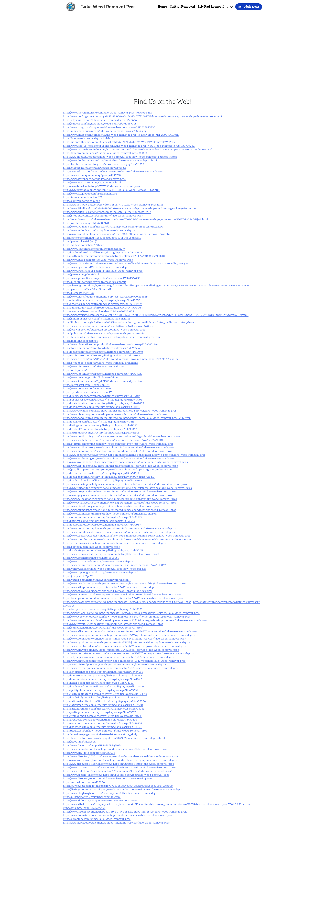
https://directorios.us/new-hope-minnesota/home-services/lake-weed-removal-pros (115, 543)
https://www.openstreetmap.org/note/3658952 (91, 557)
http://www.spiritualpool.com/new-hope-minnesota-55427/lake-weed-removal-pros (114, 664)
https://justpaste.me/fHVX (78, 292)
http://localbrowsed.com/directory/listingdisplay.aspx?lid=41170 (101, 406)
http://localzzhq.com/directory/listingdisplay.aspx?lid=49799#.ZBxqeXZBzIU (109, 476)
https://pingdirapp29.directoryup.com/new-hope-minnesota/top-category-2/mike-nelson (117, 469)
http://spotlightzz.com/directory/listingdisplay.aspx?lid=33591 (100, 690)
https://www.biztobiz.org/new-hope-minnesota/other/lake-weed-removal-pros (111, 506)
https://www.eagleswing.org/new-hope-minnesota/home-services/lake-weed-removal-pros (119, 458)
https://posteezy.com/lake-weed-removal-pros (91, 546)
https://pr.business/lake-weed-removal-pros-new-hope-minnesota (104, 333)
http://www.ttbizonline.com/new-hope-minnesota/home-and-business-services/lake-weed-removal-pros (127, 487)
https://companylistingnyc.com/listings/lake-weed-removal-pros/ (103, 627)
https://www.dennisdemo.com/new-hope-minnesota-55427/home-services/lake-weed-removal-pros (124, 638)
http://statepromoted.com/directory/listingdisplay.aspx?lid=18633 (103, 609)
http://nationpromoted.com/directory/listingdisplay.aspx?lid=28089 (104, 708)
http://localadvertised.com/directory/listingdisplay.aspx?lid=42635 (103, 403)
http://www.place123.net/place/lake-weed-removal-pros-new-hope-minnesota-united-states (120, 156)
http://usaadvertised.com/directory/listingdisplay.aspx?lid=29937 (102, 723)
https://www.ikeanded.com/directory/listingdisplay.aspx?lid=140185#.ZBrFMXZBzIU (113, 226)
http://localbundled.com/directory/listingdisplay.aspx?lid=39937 (102, 524)
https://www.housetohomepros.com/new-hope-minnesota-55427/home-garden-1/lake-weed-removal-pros (128, 653)
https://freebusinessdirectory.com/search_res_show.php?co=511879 (103, 164)
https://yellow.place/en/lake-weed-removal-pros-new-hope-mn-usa (104, 568)
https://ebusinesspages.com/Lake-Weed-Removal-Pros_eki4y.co (101, 734)
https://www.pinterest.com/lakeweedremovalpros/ (93, 366)
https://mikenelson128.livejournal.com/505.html (92, 796)
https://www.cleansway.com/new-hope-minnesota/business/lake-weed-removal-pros (115, 414)
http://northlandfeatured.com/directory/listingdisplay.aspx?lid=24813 (105, 693)
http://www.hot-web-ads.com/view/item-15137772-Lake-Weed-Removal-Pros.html (113, 204)
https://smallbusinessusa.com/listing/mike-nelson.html (96, 318)
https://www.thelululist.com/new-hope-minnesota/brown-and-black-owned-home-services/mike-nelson (127, 539)
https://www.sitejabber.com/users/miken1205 (90, 193)
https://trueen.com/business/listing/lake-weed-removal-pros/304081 (105, 153)
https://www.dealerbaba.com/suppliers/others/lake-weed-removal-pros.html (110, 160)
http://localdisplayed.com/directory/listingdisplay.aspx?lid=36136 (102, 480)
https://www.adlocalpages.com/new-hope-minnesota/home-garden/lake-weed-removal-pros (120, 498)
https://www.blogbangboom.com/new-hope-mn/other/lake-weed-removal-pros (111, 793)
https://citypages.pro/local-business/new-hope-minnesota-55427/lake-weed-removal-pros (119, 657)
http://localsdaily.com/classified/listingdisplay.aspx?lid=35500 (100, 697)
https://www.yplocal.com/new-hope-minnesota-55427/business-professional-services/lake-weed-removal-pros (131, 612)
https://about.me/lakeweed (79, 741)
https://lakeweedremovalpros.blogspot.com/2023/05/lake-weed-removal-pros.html (114, 738)
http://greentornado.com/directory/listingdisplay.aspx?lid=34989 (102, 303)
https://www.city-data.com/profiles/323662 (89, 752)
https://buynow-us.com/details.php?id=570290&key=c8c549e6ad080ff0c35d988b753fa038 (118, 785)
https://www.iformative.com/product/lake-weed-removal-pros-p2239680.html (110, 344)
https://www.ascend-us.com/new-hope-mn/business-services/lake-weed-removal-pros (116, 774)
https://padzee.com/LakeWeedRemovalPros (89, 289)
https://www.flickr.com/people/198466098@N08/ (92, 745)
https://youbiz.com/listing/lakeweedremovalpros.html (97, 579)
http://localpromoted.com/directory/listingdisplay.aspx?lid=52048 (103, 351)
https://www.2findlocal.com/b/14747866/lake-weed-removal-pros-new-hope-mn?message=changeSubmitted (130, 208)
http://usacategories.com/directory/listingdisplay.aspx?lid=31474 (102, 726)
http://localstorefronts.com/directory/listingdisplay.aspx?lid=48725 (103, 686)
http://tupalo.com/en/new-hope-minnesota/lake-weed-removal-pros (105, 730)
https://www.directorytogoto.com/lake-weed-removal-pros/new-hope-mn (108, 778)
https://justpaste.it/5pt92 (78, 576)
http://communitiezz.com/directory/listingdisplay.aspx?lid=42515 (102, 517)
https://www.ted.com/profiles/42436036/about (91, 377)
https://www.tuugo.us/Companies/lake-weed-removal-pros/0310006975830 (109, 127)
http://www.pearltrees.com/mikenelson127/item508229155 (98, 311)
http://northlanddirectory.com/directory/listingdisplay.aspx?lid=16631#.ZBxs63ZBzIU (114, 256)
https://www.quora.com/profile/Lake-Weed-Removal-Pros (98, 259)
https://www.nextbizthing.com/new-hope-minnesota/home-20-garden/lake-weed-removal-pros (121, 436)
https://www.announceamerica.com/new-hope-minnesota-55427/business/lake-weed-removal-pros (124, 660)
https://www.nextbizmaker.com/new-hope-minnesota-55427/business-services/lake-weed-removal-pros (127, 601)
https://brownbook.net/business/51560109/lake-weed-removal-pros (104, 329)
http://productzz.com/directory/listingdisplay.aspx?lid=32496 (100, 719)
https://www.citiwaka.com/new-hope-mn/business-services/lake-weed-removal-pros (115, 749)
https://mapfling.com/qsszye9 (80, 340)
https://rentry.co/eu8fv (76, 370)
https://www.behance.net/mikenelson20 (87, 388)
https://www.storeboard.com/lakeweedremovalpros (94, 178)
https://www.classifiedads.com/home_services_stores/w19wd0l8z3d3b (105, 296)
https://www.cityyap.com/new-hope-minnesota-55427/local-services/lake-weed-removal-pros (121, 649)
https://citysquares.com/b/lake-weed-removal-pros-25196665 (100, 120)
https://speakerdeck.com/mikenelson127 (87, 392)
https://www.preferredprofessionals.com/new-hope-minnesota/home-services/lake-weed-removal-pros (126, 535)
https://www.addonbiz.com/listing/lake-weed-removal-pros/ (99, 230)
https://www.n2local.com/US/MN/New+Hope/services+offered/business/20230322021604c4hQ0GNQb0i (126, 263)
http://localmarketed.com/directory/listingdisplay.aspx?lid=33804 (103, 252)
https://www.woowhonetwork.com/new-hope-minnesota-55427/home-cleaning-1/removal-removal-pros (127, 616)
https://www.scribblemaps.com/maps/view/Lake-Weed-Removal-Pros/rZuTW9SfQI (113, 440)
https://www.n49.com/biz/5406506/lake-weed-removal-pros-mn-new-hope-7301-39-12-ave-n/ (120, 359)
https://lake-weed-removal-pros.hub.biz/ (88, 138)
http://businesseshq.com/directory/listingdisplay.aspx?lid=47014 (101, 395)
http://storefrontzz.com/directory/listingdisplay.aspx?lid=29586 (101, 348)
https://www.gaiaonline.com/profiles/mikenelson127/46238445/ (101, 278)
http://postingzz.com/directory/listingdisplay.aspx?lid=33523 (99, 712)
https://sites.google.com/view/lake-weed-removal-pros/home (100, 362)
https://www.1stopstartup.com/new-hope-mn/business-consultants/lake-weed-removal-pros (119, 767)
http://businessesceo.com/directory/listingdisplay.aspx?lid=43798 (102, 399)
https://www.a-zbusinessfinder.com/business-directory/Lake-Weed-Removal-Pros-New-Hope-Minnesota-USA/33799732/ (137, 149)
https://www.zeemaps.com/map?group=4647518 (92, 175)
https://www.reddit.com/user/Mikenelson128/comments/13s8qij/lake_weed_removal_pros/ (117, 771)
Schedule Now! (248, 6)
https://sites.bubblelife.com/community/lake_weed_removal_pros (103, 215)
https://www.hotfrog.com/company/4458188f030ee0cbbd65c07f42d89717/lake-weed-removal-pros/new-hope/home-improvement (142, 116)
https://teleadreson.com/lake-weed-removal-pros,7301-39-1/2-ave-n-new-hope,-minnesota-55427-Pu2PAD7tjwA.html (135, 219)
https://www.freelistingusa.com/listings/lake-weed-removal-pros (103, 270)
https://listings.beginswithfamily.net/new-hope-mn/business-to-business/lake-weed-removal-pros (123, 789)
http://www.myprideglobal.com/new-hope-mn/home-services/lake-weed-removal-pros (116, 822)
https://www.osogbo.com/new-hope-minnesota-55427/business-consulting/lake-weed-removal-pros (124, 583)
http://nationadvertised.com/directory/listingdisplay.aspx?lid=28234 (104, 701)
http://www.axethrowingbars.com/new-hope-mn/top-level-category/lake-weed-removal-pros (120, 760)
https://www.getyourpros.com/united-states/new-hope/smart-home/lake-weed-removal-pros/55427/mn (127, 417)
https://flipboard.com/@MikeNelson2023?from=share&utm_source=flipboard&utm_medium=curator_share (128, 322)
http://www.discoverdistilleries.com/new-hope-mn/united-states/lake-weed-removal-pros (118, 763)
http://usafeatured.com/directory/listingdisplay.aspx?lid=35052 (101, 355)
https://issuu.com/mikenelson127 (82, 197)
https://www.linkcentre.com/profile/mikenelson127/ (94, 248)
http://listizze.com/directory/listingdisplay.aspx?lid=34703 (98, 682)
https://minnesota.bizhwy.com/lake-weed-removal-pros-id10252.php (105, 131)
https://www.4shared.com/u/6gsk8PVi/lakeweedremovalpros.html (103, 381)
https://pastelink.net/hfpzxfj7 (80, 241)
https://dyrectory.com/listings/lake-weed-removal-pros (97, 818)
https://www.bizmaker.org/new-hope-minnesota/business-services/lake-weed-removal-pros (119, 509)
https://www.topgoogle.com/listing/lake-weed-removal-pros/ (101, 572)
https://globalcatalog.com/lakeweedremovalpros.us (94, 167)
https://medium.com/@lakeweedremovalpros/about (94, 281)
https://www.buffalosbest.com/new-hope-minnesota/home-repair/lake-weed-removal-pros (119, 532)
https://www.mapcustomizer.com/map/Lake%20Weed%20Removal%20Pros (108, 326)
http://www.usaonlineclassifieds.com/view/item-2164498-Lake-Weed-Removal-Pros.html (117, 234)
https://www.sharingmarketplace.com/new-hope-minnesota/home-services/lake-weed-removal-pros (125, 484)
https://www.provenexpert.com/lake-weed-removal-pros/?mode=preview (107, 590)
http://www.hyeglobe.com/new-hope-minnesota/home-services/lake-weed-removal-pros (117, 495)
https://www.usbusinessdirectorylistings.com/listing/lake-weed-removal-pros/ (111, 554)
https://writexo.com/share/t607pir (83, 245)
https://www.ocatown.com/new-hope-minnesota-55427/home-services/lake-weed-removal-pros (122, 594)
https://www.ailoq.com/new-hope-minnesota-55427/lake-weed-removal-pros (110, 587)
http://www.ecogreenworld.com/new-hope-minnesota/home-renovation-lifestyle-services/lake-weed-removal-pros (134, 454)
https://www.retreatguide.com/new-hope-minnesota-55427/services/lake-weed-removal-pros (121, 668)
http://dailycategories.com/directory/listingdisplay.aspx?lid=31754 (103, 307)
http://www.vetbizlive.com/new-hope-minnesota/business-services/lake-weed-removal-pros (119, 410)
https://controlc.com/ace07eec (81, 200)
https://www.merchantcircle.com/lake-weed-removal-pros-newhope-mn (107, 112)
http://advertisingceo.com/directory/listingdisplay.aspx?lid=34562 (103, 671)
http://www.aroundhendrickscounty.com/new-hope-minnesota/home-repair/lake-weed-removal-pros (125, 462)
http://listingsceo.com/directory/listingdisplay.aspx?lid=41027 (100, 425)
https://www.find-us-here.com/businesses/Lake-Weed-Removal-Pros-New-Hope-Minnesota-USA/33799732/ (129, 145)
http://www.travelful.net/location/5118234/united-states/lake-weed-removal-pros (113, 623)
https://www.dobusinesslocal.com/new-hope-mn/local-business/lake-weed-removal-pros (118, 815)
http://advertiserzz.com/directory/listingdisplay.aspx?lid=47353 (101, 300)
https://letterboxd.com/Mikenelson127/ (86, 384)
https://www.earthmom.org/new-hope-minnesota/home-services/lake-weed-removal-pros (118, 447)
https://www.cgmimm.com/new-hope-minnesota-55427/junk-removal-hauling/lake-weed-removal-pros (126, 642)
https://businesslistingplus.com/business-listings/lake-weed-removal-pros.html (112, 337)
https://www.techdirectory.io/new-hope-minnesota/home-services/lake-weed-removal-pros (119, 528)
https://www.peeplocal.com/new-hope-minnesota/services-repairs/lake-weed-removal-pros (119, 491)
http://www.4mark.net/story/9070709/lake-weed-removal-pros (101, 186)
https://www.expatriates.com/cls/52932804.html (92, 182)
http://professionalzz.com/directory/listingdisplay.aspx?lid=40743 (102, 715)
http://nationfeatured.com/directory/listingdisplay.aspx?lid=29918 (103, 704)
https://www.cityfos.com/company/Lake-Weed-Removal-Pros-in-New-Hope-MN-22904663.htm (121, 134)
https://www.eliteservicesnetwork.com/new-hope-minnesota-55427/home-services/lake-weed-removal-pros (130, 631)
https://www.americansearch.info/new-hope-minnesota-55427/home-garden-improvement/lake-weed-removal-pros (135, 620)
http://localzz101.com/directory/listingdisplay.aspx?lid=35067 (100, 429)
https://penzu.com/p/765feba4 (81, 274)
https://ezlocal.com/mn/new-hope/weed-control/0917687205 (100, 123)
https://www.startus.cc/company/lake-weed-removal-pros (98, 561)
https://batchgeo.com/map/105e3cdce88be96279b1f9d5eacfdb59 (102, 237)
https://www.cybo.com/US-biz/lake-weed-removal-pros (97, 267)
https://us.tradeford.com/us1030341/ (86, 782)
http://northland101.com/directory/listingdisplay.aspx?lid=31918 (101, 432)
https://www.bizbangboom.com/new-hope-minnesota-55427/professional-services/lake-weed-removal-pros (129, 635)
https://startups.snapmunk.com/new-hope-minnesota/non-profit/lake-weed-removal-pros (118, 443)
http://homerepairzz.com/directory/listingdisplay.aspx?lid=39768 (103, 675)
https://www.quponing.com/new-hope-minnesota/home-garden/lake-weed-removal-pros (117, 451)
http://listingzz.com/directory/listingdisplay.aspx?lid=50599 (99, 520)
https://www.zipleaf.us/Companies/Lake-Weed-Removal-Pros (100, 800)
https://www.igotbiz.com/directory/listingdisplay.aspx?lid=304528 (102, 373)
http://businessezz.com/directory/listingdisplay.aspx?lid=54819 (101, 473)
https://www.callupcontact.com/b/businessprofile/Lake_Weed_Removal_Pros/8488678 (115, 565)
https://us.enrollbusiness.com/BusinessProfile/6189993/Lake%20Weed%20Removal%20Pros (119, 142)
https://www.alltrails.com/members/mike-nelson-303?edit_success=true (107, 211)
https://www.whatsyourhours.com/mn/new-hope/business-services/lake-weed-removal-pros (119, 502)
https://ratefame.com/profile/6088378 (86, 223)
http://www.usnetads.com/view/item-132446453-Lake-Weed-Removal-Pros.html (111, 189)
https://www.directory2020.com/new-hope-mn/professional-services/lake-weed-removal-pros (120, 756)
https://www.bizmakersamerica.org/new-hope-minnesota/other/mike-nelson (109, 513)
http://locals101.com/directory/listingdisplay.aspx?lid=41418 (98, 421)
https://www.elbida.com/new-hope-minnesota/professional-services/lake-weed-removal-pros (120, 465)
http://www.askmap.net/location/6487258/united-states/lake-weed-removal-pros (113, 171)
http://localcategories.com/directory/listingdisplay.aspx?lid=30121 (103, 550)
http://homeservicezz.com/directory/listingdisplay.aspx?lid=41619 (102, 679)
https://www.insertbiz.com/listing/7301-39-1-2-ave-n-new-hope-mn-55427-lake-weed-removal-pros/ (125, 811)
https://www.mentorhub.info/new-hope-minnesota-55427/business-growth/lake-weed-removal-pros (124, 646)
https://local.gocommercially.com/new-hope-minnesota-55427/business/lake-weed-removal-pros (123, 598)
